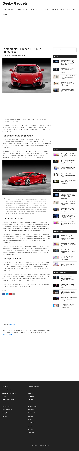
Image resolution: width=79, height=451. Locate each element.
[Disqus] (26, 361)
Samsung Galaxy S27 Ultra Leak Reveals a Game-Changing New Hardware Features (68, 70)
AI (28, 389)
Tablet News (31, 432)
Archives (4, 396)
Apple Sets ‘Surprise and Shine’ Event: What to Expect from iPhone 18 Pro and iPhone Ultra (68, 62)
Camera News (31, 403)
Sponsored (30, 429)
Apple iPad (30, 393)
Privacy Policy (5, 412)
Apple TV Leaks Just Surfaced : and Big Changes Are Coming (69, 299)
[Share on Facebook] (3, 294)
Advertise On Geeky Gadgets (9, 393)
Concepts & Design (32, 406)
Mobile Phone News (32, 422)
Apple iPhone (31, 396)
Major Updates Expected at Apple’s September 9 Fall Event (68, 286)
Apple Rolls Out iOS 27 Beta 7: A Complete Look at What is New (68, 168)
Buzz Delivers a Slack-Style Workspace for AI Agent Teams (68, 162)
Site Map (4, 416)
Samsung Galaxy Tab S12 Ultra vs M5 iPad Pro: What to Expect (68, 155)
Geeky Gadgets (15, 3)
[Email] (14, 294)
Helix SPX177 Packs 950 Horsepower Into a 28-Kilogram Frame (67, 306)
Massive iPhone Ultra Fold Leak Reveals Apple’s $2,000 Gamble (68, 77)
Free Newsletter (6, 406)
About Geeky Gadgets (7, 389)
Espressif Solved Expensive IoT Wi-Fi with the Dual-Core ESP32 (68, 175)
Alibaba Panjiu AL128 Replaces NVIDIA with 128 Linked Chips (67, 84)
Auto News (12, 324)
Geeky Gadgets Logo (7, 409)
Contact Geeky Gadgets (8, 399)
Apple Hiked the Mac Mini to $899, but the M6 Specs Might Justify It (68, 292)
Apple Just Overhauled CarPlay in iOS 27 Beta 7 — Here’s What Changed (68, 216)
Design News (31, 409)
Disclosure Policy (7, 334)
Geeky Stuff (30, 416)
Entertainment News (33, 412)
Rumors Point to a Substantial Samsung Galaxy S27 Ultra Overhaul (68, 251)
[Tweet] (7, 294)
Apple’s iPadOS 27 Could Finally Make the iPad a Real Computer (68, 91)
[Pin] (10, 294)
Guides (29, 419)
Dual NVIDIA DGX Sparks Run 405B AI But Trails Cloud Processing (68, 182)
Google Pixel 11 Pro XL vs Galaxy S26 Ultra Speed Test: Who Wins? (68, 264)
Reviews (30, 426)
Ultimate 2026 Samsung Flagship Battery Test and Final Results (67, 258)
